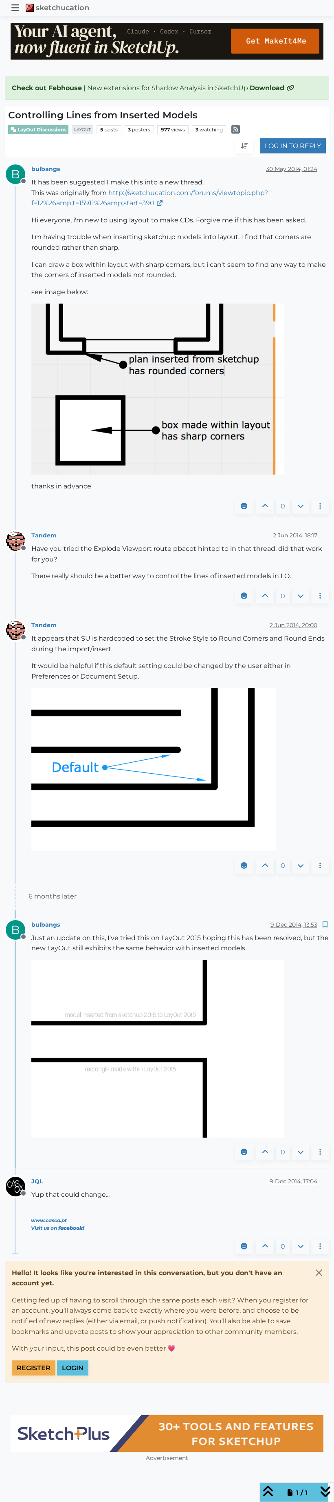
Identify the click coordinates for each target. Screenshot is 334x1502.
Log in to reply (293, 146)
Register (34, 1368)
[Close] (319, 1272)
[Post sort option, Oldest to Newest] (244, 146)
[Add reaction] (244, 506)
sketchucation (62, 7)
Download (268, 88)
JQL (37, 1181)
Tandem (44, 535)
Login (73, 1368)
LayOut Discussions (41, 129)
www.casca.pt (49, 1220)
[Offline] (18, 540)
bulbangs (45, 169)
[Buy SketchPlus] (167, 1433)
